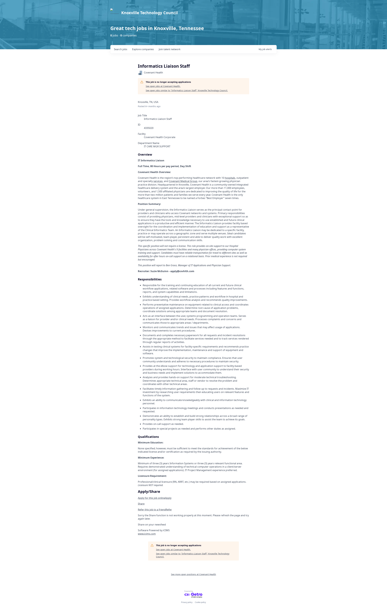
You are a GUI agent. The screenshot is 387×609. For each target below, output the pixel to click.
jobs (120, 49)
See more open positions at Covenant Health (193, 574)
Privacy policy (186, 602)
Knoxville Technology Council (149, 12)
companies (143, 49)
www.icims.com (147, 533)
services (158, 181)
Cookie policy (200, 602)
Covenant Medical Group (183, 181)
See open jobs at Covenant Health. (163, 86)
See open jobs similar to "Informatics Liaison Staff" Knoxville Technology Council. (187, 90)
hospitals (230, 177)
